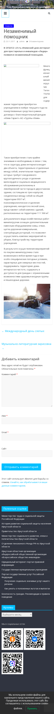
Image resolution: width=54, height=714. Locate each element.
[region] (27, 4)
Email (5, 432)
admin (22, 41)
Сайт (4, 448)
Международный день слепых (23, 331)
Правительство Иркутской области (19, 531)
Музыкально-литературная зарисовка (26, 346)
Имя (4, 415)
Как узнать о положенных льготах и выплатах (27, 588)
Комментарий (10, 374)
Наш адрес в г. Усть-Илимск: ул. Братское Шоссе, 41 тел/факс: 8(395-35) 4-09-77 (48, 1)
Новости (8, 26)
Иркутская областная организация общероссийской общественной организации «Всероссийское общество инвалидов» (24, 554)
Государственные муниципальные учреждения (24, 569)
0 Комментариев (36, 41)
